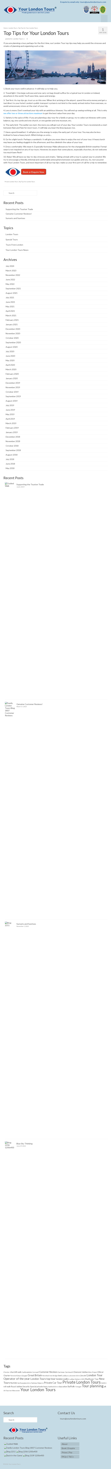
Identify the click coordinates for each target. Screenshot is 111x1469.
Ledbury (65, 1376)
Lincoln (83, 1375)
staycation (62, 1386)
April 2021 (10, 311)
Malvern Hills (79, 1379)
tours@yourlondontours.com (73, 1418)
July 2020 (10, 351)
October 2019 (12, 392)
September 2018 (13, 450)
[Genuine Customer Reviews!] (27, 1447)
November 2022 (13, 275)
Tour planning (92, 1386)
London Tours (18, 39)
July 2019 (10, 405)
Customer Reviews (48, 1372)
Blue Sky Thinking (24, 1143)
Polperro (40, 1383)
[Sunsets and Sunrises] (9, 1451)
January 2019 (12, 432)
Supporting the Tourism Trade (19, 209)
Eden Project (92, 1372)
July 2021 (10, 297)
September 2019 (13, 396)
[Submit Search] (5, 193)
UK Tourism (7, 1390)
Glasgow (24, 1376)
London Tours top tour (43, 1378)
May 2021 (10, 306)
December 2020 (13, 329)
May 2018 (10, 468)
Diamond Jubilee (81, 1372)
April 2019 (10, 419)
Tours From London (14, 244)
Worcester (16, 1390)
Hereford (45, 1376)
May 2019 (10, 414)
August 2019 (11, 401)
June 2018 (10, 463)
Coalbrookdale (27, 1372)
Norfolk (13, 1383)
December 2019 (13, 383)
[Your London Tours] (55, 9)
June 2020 (10, 356)
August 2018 (11, 454)
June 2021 (10, 302)
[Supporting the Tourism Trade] (10, 1443)
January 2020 (12, 378)
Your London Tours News (17, 250)
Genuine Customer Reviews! (19, 213)
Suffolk (71, 1386)
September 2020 (13, 342)
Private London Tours (11, 181)
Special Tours (12, 239)
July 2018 (10, 459)
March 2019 (11, 423)
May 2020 (10, 360)
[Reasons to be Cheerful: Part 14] (33, 1455)
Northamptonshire (24, 1383)
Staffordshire (53, 1387)
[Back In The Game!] (12, 1455)
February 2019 (12, 428)
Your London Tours (38, 1389)
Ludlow (71, 1379)
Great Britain (35, 1375)
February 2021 (12, 320)
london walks (62, 1379)
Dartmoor (61, 1372)
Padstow (34, 1383)
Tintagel (78, 1387)
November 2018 (13, 441)
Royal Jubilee (16, 1386)
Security (26, 1386)
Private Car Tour (53, 1382)
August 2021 (11, 293)
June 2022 (10, 279)
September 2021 (13, 288)
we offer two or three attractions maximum (22, 113)
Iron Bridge (54, 1376)
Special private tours (39, 1386)
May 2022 (10, 284)
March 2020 (11, 369)
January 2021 (12, 324)
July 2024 (10, 266)
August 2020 (11, 347)
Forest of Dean (15, 1376)
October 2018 (12, 445)
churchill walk (15, 1372)
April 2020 (10, 365)
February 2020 (12, 374)
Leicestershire (74, 1376)
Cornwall (35, 1372)
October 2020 (12, 338)
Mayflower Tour (92, 1379)
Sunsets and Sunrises (15, 218)
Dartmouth (69, 1372)
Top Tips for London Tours (27, 181)
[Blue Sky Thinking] (26, 1451)
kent (60, 1375)
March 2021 (11, 315)
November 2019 (13, 387)
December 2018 (13, 437)
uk (105, 1386)
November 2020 (13, 333)
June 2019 (10, 410)
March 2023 (11, 270)
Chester (6, 1372)
